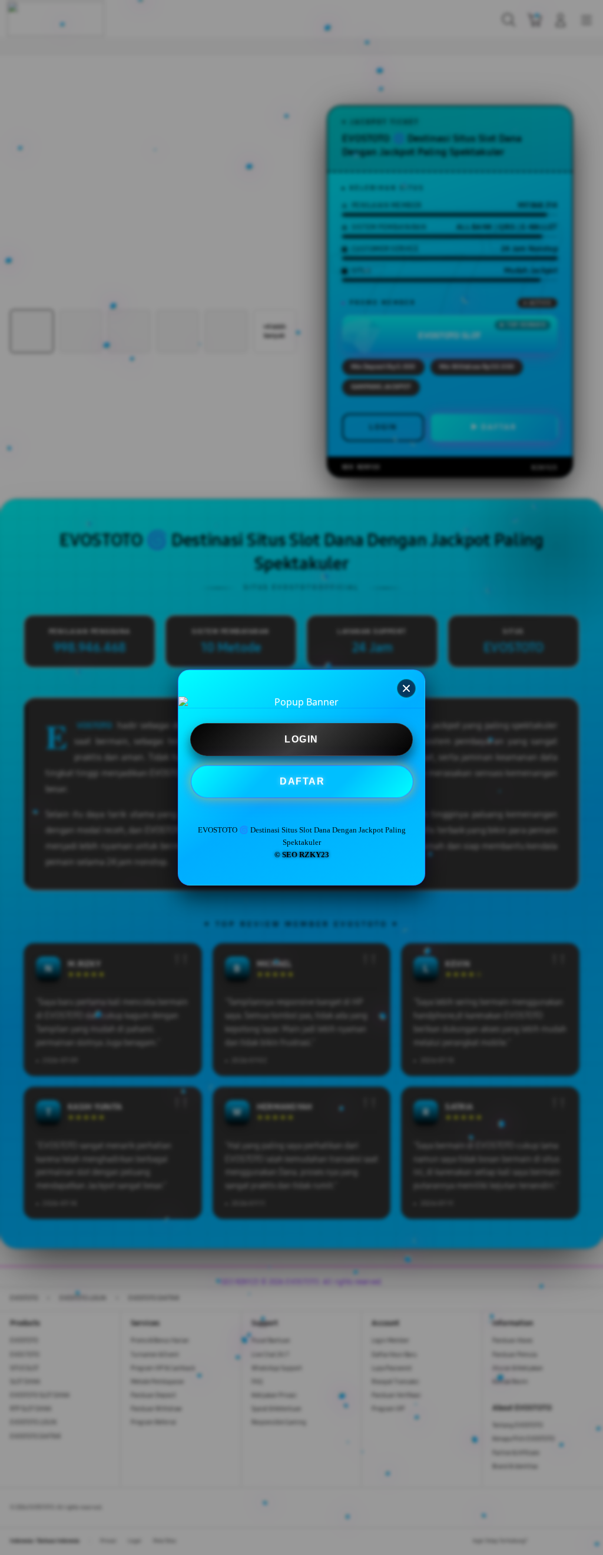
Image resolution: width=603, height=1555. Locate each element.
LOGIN (301, 739)
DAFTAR (302, 782)
